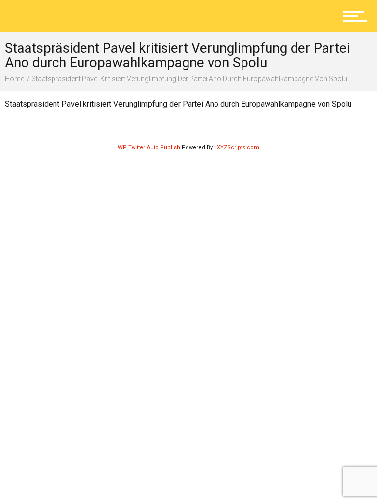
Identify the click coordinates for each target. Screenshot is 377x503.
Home (14, 79)
